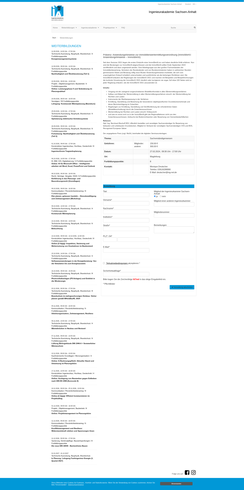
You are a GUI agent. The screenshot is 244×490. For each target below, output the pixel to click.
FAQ (123, 28)
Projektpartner (109, 28)
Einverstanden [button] (176, 483)
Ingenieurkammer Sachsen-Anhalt (170, 4)
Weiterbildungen (68, 28)
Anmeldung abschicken (183, 287)
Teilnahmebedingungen (117, 263)
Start (54, 38)
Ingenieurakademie (89, 28)
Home (55, 28)
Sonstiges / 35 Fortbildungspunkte (73, 101)
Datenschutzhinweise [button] (76, 485)
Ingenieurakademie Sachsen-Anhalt (172, 12)
